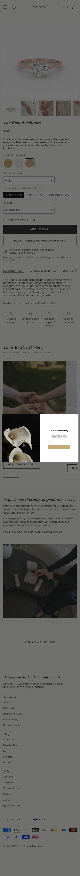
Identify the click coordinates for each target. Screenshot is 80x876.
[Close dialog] (76, 416)
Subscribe (59, 447)
